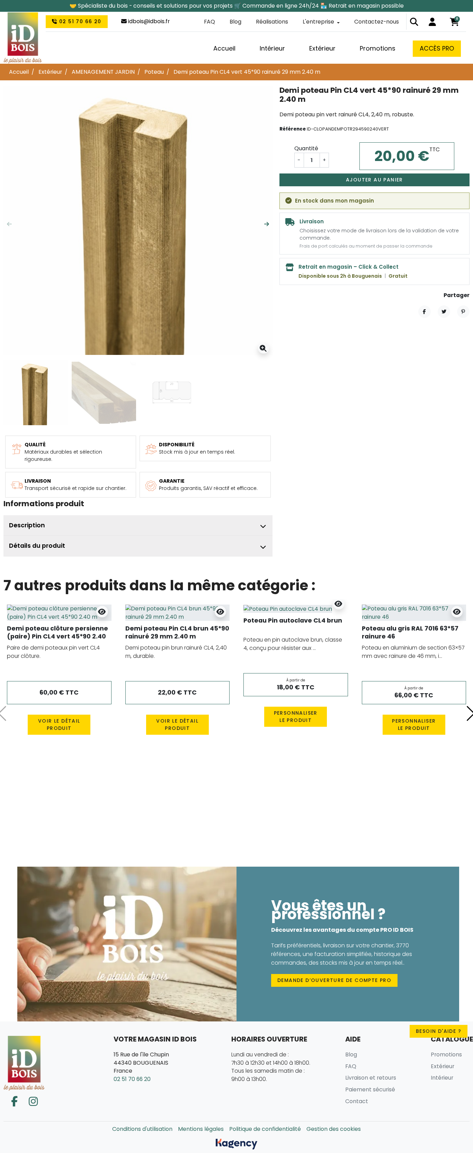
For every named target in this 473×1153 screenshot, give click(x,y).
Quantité (306, 149)
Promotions (446, 1054)
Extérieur (50, 72)
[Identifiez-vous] (432, 21)
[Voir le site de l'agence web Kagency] (236, 1144)
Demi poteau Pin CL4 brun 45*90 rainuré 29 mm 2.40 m (177, 632)
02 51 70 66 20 (79, 21)
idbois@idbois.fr (148, 21)
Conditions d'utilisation (142, 1129)
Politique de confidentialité (265, 1129)
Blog (235, 22)
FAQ (209, 22)
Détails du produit (37, 546)
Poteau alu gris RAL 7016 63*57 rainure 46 (410, 632)
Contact (356, 1101)
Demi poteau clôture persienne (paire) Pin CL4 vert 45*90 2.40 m (57, 636)
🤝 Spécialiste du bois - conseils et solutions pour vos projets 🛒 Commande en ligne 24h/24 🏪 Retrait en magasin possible (237, 6)
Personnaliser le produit (296, 716)
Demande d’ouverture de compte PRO (334, 980)
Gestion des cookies (333, 1129)
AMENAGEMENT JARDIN (103, 72)
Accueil (19, 72)
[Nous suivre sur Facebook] (14, 1101)
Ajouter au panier (374, 179)
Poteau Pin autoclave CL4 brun (292, 620)
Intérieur (442, 1078)
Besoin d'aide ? (438, 1031)
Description (27, 525)
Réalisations (272, 22)
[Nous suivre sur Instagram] (33, 1101)
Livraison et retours (370, 1078)
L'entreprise (318, 22)
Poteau (154, 72)
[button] (414, 21)
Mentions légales (201, 1129)
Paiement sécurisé (370, 1089)
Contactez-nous (376, 22)
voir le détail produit (59, 724)
